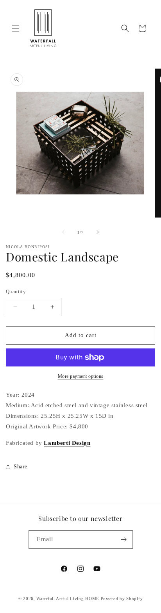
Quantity (16, 291)
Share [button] (20, 467)
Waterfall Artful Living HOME (67, 598)
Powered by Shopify (122, 598)
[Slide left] (63, 232)
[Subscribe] (123, 539)
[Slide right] (97, 232)
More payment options (81, 376)
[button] (15, 28)
